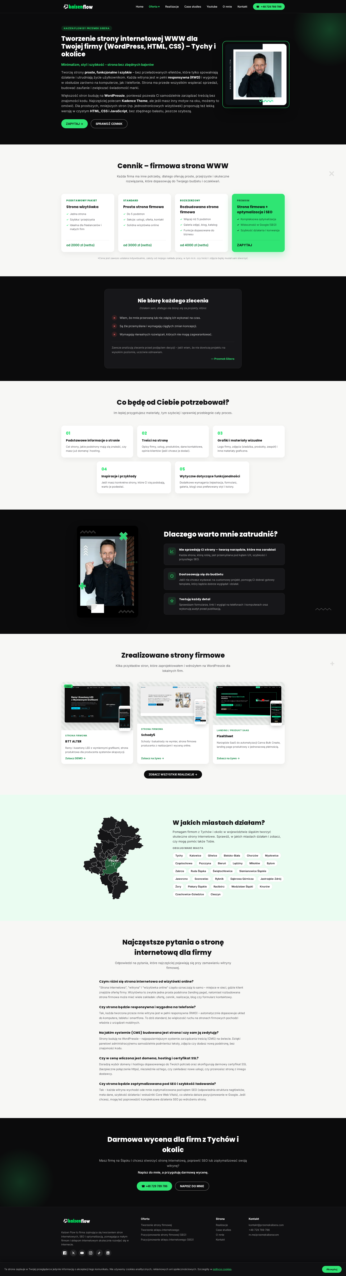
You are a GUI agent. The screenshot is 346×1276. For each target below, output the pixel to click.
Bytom (271, 863)
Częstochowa (183, 863)
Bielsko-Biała (232, 855)
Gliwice (212, 855)
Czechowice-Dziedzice (189, 894)
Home (139, 6)
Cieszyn (216, 894)
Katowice (195, 855)
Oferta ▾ (154, 6)
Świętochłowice (222, 871)
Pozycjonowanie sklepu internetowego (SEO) (167, 1239)
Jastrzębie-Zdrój (270, 878)
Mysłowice (271, 855)
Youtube (212, 6)
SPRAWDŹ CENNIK (109, 124)
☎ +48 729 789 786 (154, 1186)
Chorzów (252, 855)
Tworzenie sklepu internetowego (160, 1229)
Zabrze (179, 871)
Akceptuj (331, 1269)
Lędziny (238, 863)
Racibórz (219, 886)
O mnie (227, 6)
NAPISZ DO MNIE (192, 1186)
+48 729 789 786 (268, 6)
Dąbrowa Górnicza (242, 878)
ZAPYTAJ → (74, 124)
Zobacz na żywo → (152, 758)
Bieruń (222, 863)
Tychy (179, 855)
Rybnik (219, 878)
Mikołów (254, 863)
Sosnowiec (201, 878)
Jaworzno (181, 878)
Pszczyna (205, 863)
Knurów (265, 886)
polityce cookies (222, 1269)
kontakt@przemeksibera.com (266, 1224)
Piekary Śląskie (197, 886)
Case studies (192, 6)
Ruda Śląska (198, 871)
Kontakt (242, 6)
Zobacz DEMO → (75, 758)
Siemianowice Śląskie (252, 871)
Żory (178, 886)
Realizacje (172, 6)
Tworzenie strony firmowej (156, 1224)
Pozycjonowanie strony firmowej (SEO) (163, 1234)
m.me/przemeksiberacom (264, 1234)
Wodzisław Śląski (242, 886)
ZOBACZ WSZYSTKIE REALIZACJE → (173, 774)
